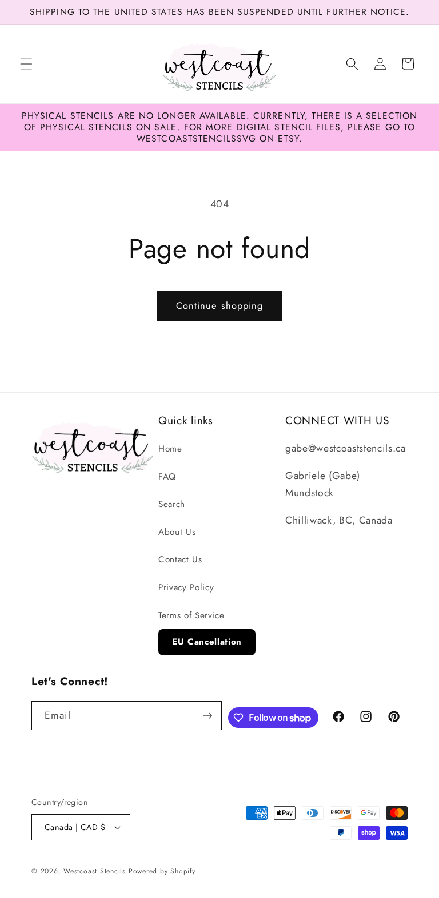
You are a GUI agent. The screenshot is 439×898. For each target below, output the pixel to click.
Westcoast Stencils (94, 871)
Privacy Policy (186, 587)
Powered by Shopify (162, 871)
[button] (26, 64)
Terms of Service (191, 615)
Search (171, 504)
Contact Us (180, 559)
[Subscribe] (207, 716)
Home (170, 448)
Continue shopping (220, 305)
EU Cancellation (207, 641)
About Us (176, 532)
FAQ (167, 476)
